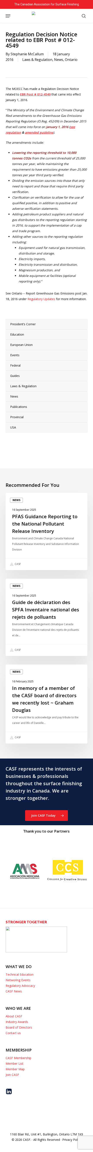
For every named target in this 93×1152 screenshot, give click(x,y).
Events (14, 355)
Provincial (17, 417)
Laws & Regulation (37, 59)
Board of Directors (19, 1027)
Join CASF (12, 1075)
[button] (8, 16)
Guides (15, 376)
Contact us (13, 1033)
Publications (18, 407)
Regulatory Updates (41, 299)
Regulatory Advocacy (20, 986)
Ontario (71, 59)
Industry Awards (17, 1022)
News (58, 59)
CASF (17, 564)
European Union (21, 345)
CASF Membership (18, 1058)
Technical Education (20, 974)
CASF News (14, 991)
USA (13, 427)
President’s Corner (23, 324)
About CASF (14, 1016)
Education (17, 334)
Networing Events (18, 980)
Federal (15, 365)
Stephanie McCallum (27, 54)
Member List (14, 1063)
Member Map (15, 1069)
